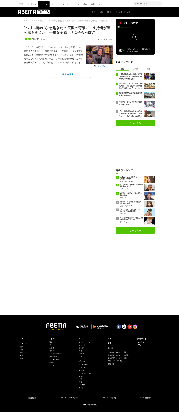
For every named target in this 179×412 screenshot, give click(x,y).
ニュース (44, 4)
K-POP (81, 370)
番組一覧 (111, 364)
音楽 (80, 382)
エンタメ (76, 4)
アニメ (65, 4)
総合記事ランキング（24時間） (119, 355)
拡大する (101, 66)
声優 (80, 351)
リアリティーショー (86, 373)
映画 (80, 379)
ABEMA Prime (38, 39)
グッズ (81, 348)
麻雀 (93, 4)
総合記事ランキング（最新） (118, 352)
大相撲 (51, 348)
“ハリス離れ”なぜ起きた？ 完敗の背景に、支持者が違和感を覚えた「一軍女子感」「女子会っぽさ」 (84, 21)
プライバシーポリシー (68, 397)
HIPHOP (82, 385)
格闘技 (51, 362)
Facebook (118, 326)
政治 (120, 12)
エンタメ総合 (83, 365)
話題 (128, 12)
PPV (139, 345)
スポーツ (55, 4)
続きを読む (68, 74)
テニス (51, 365)
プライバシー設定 (108, 397)
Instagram (135, 326)
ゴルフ (51, 351)
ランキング (31, 4)
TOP (21, 4)
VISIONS (141, 342)
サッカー (52, 345)
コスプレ (82, 357)
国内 (93, 12)
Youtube (130, 326)
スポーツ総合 (54, 359)
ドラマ (81, 376)
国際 (101, 12)
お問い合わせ (145, 397)
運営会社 (32, 397)
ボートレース (54, 357)
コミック (82, 345)
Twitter (124, 326)
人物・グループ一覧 (115, 361)
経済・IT (111, 12)
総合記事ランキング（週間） (118, 358)
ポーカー (102, 4)
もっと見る (135, 123)
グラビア (82, 388)
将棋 (85, 4)
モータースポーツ (55, 354)
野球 (51, 342)
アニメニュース (84, 342)
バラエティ (83, 367)
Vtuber (81, 354)
